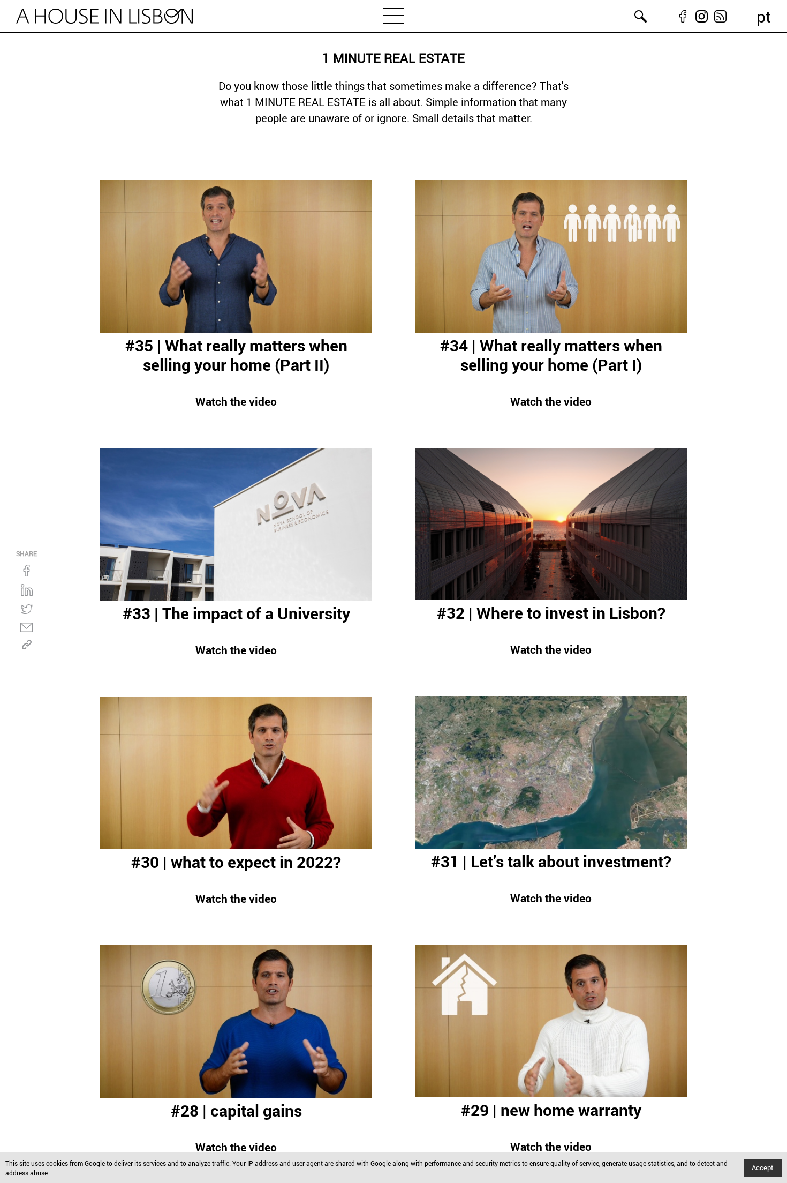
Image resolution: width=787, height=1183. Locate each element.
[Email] (26, 627)
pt (763, 16)
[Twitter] (26, 609)
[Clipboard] (26, 644)
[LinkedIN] (26, 590)
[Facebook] (26, 570)
